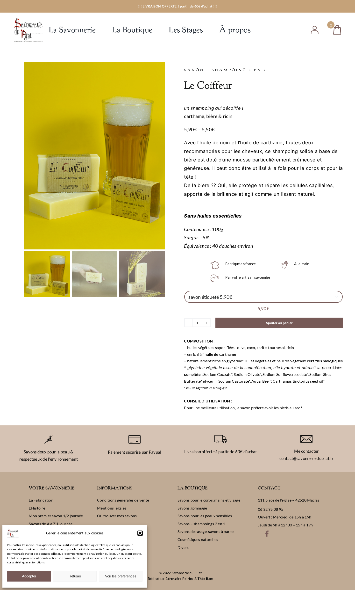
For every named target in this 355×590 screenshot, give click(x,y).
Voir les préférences (120, 576)
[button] (140, 533)
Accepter (29, 576)
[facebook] (267, 532)
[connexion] (315, 27)
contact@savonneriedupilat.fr (306, 458)
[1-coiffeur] (94, 155)
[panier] (337, 26)
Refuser (75, 576)
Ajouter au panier (279, 323)
